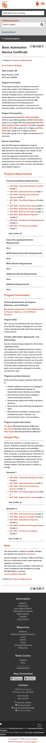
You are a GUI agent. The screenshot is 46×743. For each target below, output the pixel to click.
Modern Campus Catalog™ (28, 741)
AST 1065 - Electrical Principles (22, 211)
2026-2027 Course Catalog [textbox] (14, 13)
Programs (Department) (21, 60)
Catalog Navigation (12, 38)
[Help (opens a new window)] (42, 46)
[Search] (42, 24)
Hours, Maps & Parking (23, 608)
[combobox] (23, 13)
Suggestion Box (23, 668)
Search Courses (23, 613)
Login (37, 6)
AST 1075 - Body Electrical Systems (24, 214)
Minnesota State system (16, 728)
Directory (23, 603)
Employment (23, 605)
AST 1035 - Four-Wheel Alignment (23, 200)
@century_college (24, 702)
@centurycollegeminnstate (24, 707)
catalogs (14, 739)
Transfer (23, 639)
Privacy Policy (29, 732)
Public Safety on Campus (23, 611)
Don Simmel (9, 429)
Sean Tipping (9, 431)
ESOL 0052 (14, 125)
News (23, 662)
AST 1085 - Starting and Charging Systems (27, 220)
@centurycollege (24, 705)
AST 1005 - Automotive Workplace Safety (26, 186)
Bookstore (23, 631)
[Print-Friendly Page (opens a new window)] (40, 46)
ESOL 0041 (8, 128)
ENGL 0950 (25, 117)
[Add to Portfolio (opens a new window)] (34, 46)
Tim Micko (8, 426)
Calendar (23, 660)
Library (23, 637)
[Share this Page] (37, 46)
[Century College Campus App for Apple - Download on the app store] (30, 679)
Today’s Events (23, 619)
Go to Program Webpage (12, 65)
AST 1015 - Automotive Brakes (22, 191)
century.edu (30, 554)
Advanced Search (9, 32)
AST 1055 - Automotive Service (22, 208)
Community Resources (23, 645)
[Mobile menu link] (43, 4)
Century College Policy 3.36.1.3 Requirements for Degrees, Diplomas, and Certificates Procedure (24, 312)
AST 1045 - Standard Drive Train (23, 206)
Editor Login (23, 647)
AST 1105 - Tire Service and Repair (24, 226)
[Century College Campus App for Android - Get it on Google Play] (16, 679)
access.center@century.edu (15, 574)
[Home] (4, 5)
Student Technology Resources (23, 634)
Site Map (23, 616)
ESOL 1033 (27, 125)
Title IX (23, 642)
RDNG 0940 (34, 120)
